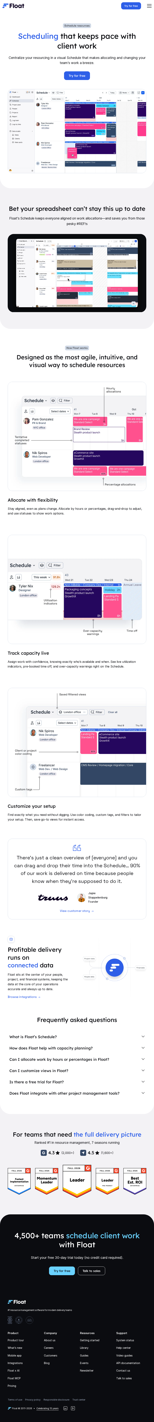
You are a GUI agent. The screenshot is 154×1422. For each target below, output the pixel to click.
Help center (123, 1347)
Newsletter (87, 1370)
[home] (13, 6)
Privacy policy (33, 1399)
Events (84, 1363)
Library (84, 1347)
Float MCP (14, 1378)
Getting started (89, 1340)
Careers (49, 1347)
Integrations (15, 1363)
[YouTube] (73, 1408)
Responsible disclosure (56, 1399)
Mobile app (15, 1355)
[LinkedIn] (65, 1408)
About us (49, 1340)
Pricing (12, 1385)
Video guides (124, 1355)
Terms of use (15, 1399)
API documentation (128, 1363)
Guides (84, 1355)
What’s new (15, 1347)
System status (125, 1340)
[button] (149, 6)
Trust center (78, 1399)
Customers (50, 1355)
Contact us (123, 1370)
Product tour (16, 1340)
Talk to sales (91, 1271)
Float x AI (14, 1370)
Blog (47, 1363)
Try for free (131, 5)
